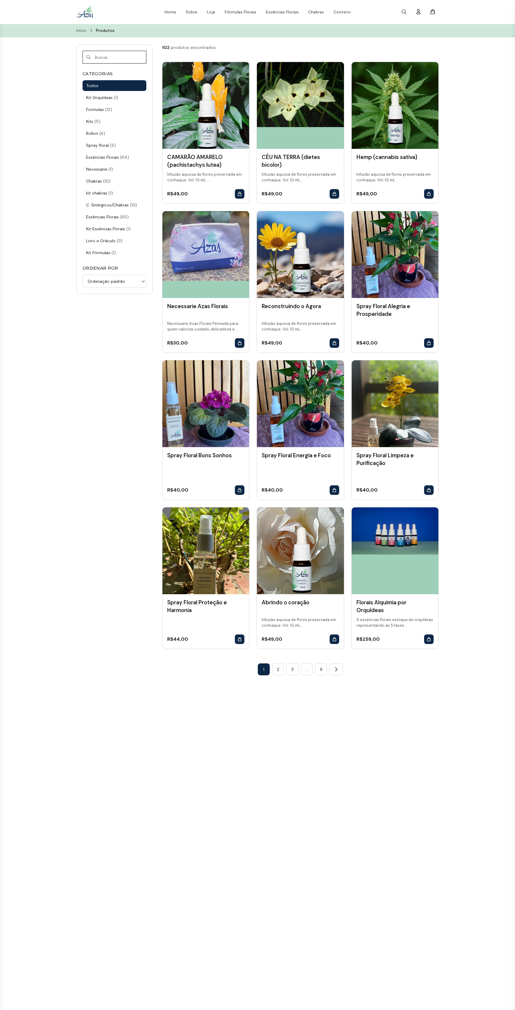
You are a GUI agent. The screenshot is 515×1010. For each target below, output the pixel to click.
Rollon (95, 133)
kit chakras (99, 193)
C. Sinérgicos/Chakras (111, 205)
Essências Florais (282, 12)
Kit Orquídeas (102, 97)
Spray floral (101, 145)
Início (81, 30)
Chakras (316, 12)
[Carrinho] (433, 12)
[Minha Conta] (418, 12)
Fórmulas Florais (240, 12)
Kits (93, 121)
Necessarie (99, 169)
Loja (211, 12)
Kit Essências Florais (108, 228)
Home (170, 12)
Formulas (99, 109)
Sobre (191, 12)
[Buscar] (404, 12)
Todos (92, 85)
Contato (342, 12)
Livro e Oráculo (104, 240)
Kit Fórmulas (101, 252)
